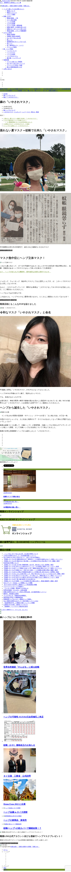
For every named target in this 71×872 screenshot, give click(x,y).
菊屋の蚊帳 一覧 (12, 18)
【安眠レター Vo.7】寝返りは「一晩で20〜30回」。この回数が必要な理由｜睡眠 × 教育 (30, 570)
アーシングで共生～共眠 (14, 65)
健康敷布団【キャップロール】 (16, 41)
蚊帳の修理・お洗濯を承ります (16, 27)
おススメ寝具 (7, 32)
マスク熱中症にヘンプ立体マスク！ (15, 120)
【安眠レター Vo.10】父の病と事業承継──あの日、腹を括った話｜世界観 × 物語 (28, 564)
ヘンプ (23, 112)
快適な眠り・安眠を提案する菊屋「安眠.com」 (24, 846)
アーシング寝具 (12, 47)
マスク (28, 112)
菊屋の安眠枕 (11, 34)
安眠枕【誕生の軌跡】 (14, 36)
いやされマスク (8, 112)
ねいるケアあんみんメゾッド (16, 63)
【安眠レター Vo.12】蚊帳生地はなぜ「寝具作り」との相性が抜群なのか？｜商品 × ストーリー (33, 559)
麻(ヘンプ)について (9, 95)
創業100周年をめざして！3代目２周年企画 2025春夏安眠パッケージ (24, 592)
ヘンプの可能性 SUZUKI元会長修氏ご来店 (23, 717)
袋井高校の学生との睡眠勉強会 (13, 597)
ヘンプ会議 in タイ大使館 (15, 812)
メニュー (6, 866)
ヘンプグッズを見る (6, 250)
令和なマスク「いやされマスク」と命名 (16, 124)
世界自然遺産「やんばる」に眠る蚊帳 (15, 590)
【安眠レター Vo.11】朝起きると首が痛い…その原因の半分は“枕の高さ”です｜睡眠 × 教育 (31, 561)
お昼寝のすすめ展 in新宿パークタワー (15, 604)
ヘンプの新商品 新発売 (15, 820)
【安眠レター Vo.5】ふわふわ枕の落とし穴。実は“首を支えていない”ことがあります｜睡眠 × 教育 (34, 574)
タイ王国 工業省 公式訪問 (17, 776)
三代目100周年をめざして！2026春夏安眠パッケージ (19, 555)
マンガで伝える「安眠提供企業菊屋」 (15, 595)
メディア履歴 (11, 14)
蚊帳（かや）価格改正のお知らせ (19, 745)
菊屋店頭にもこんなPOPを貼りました (19, 122)
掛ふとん (9, 43)
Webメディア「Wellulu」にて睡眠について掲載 (17, 583)
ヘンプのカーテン (12, 56)
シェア (8, 851)
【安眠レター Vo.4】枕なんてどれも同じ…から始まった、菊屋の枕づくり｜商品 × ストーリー (32, 575)
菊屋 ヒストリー (12, 12)
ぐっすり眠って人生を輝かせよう (13, 9)
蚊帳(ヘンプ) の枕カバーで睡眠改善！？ (22, 828)
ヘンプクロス (11, 52)
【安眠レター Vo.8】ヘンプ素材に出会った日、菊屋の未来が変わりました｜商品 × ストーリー (32, 568)
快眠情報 (6, 60)
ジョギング (17, 112)
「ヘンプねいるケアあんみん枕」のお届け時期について (20, 554)
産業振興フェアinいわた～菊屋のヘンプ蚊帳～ (17, 599)
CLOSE (2, 80)
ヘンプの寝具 (11, 54)
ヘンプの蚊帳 (11, 21)
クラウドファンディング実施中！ (13, 586)
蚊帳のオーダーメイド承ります (16, 29)
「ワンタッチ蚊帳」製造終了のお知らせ (15, 588)
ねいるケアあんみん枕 (14, 38)
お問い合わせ (7, 69)
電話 (4, 868)
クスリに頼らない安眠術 (14, 61)
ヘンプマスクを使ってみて (8, 300)
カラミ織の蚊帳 (12, 20)
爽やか (33, 112)
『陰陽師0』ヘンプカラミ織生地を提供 (15, 606)
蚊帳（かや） (7, 16)
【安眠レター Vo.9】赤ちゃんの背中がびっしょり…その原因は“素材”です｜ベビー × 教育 (31, 566)
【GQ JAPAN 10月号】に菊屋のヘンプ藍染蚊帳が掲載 (20, 584)
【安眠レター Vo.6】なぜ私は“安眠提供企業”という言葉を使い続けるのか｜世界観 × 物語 (31, 572)
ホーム (5, 850)
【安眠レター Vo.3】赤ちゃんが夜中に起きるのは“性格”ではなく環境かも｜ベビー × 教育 (31, 577)
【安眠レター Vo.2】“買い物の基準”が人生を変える (19, 579)
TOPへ (5, 869)
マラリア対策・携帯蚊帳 (14, 25)
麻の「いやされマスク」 (11, 97)
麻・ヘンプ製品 (8, 49)
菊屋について (11, 11)
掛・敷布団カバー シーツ (15, 45)
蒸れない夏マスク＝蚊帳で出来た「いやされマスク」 (20, 118)
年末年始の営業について (11, 563)
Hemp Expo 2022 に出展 (14, 804)
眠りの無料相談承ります (14, 67)
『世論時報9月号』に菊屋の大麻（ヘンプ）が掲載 (19, 603)
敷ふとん (9, 40)
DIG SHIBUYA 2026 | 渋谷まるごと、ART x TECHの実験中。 (22, 557)
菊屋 (37, 112)
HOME (5, 94)
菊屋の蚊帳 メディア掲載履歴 (16, 31)
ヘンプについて (12, 51)
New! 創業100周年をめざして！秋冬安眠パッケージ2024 (20, 601)
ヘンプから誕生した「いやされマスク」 (16, 126)
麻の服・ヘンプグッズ (14, 58)
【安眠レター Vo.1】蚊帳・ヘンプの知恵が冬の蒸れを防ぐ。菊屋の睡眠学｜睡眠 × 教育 (30, 581)
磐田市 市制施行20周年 (11, 593)
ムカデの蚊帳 (11, 23)
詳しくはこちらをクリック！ (9, 843)
